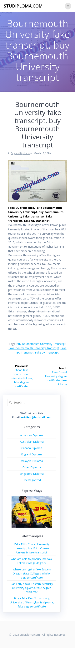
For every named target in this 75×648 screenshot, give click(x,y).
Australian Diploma (32, 441)
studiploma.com (23, 6)
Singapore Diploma (32, 473)
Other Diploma (31, 467)
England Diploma (20, 153)
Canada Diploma (31, 448)
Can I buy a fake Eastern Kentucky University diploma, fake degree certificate (32, 588)
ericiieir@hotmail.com (36, 417)
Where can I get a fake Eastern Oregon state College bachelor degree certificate (32, 573)
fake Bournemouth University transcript (34, 348)
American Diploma (31, 435)
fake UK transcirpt (47, 352)
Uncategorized (32, 480)
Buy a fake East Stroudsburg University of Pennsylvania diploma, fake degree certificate (32, 602)
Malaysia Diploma (32, 461)
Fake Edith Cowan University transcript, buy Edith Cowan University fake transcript (31, 548)
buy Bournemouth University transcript (41, 344)
